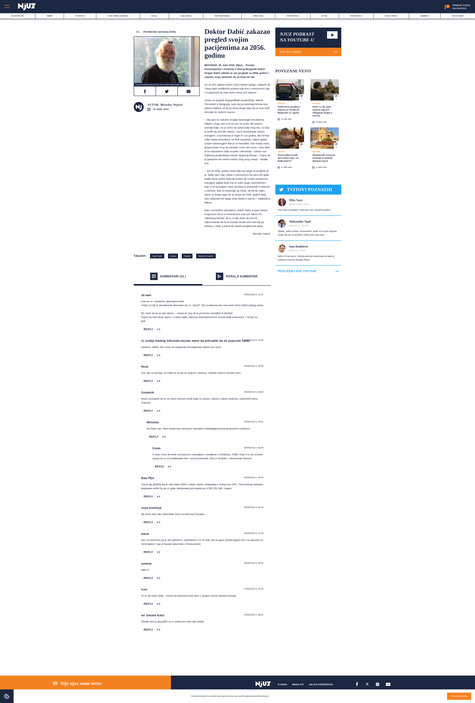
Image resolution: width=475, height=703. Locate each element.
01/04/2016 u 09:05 (253, 615)
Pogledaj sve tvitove (297, 271)
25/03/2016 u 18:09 (253, 366)
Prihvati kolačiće (459, 696)
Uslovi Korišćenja (321, 684)
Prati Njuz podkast (290, 52)
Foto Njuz (293, 16)
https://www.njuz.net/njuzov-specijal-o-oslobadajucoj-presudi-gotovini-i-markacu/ (206, 428)
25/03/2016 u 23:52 (253, 421)
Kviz (324, 16)
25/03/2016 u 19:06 (253, 392)
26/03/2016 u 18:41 (253, 563)
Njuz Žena (391, 16)
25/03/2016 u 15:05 (253, 340)
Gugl (154, 16)
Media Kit (298, 684)
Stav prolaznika (118, 16)
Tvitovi (80, 16)
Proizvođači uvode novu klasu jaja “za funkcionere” (288, 158)
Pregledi (187, 256)
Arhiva (424, 16)
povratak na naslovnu (159, 32)
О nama (282, 684)
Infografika (222, 16)
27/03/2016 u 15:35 (253, 589)
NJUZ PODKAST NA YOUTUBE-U (297, 37)
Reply (148, 329)
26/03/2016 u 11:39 (253, 533)
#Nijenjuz (356, 16)
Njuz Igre (458, 16)
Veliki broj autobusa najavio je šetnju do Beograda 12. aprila (289, 109)
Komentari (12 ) (173, 276)
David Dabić (157, 256)
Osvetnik (147, 392)
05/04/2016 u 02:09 (253, 447)
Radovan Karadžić (206, 256)
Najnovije (17, 16)
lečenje (173, 256)
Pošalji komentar (241, 276)
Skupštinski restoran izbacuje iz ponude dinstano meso (323, 158)
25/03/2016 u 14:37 (253, 294)
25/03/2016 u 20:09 (253, 477)
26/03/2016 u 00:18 (253, 507)
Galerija (186, 16)
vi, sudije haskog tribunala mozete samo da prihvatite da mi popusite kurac (195, 340)
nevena (146, 563)
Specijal (258, 16)
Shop (49, 16)
